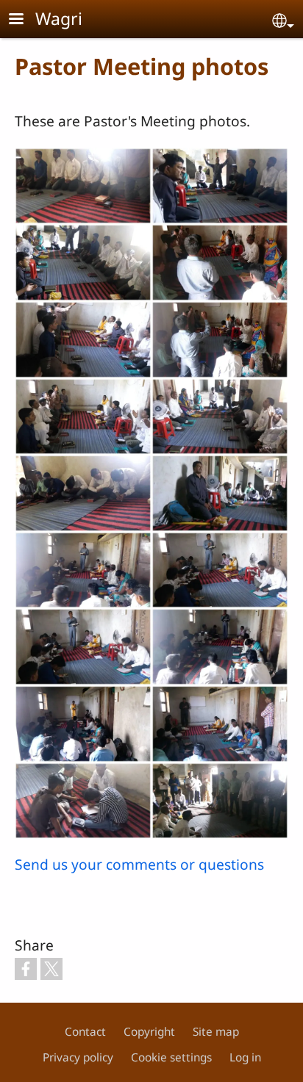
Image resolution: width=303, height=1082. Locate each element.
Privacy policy (78, 1057)
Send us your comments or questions (139, 864)
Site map (216, 1031)
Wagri (58, 18)
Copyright (149, 1031)
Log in (245, 1057)
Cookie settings (171, 1057)
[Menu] (25, 20)
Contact (85, 1031)
